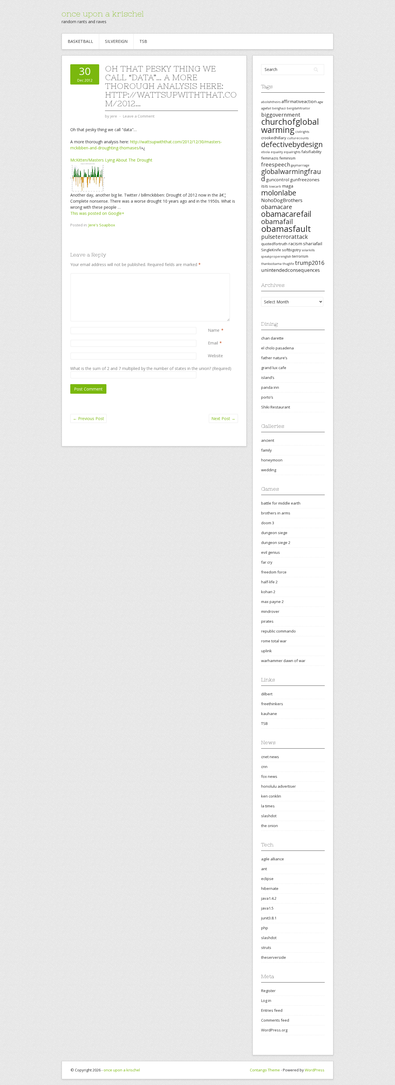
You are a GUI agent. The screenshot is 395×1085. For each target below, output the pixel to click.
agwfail (266, 108)
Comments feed (275, 1020)
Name (213, 330)
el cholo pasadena (277, 348)
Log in (266, 1000)
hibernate (269, 888)
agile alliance (272, 859)
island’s (267, 377)
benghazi (279, 108)
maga (287, 186)
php (264, 927)
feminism (287, 158)
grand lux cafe (273, 367)
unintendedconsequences (290, 270)
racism (295, 243)
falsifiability (311, 151)
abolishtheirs (270, 102)
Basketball (80, 41)
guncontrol (277, 179)
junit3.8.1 (268, 918)
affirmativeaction (299, 101)
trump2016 (309, 263)
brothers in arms (275, 513)
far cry (266, 562)
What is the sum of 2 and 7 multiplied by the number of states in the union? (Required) (150, 368)
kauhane (269, 713)
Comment (209, 276)
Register (268, 990)
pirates (267, 621)
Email (213, 343)
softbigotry (291, 249)
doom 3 (267, 522)
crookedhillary (273, 137)
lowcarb (275, 186)
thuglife (288, 264)
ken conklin (271, 796)
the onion (269, 825)
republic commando (278, 631)
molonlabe (278, 192)
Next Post (223, 418)
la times (268, 806)
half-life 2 (269, 581)
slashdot (268, 815)
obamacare (276, 207)
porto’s (267, 397)
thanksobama (271, 264)
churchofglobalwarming (290, 125)
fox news (269, 776)
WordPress (314, 1070)
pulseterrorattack (284, 237)
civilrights (302, 132)
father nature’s (274, 357)
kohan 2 (268, 591)
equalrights (292, 152)
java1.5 (267, 908)
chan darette (272, 338)
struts (266, 947)
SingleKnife (271, 249)
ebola (265, 152)
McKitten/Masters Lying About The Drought (111, 160)
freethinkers (272, 703)
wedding (268, 469)
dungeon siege (274, 532)
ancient (267, 440)
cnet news (270, 756)
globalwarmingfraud (291, 175)
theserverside (273, 957)
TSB (143, 41)
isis (264, 186)
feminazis (269, 158)
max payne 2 (272, 601)
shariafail (312, 243)
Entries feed (272, 1010)
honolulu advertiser (278, 786)
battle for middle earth (280, 503)
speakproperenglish (276, 256)
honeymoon (272, 460)
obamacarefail (286, 213)
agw (320, 102)
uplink (266, 650)
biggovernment (280, 114)
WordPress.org (274, 1030)
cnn (264, 766)
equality (277, 152)
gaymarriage (300, 165)
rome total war (274, 641)
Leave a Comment (138, 116)
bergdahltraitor (298, 108)
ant (264, 868)
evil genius (270, 552)
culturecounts (298, 138)
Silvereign (116, 41)
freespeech (275, 164)
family (266, 450)
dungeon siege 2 (275, 542)
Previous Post (88, 418)
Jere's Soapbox (101, 225)
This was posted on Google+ (97, 213)
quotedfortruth (274, 243)
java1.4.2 (268, 898)
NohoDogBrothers (281, 200)
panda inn (270, 387)
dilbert (266, 694)
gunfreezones (305, 179)
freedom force (274, 572)
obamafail (277, 221)
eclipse (267, 878)
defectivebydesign (292, 144)
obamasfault (286, 228)
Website (215, 355)
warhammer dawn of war (283, 660)
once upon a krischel (103, 13)
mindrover (270, 611)
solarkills (308, 250)
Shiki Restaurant (275, 407)
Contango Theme (265, 1070)
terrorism (300, 256)
